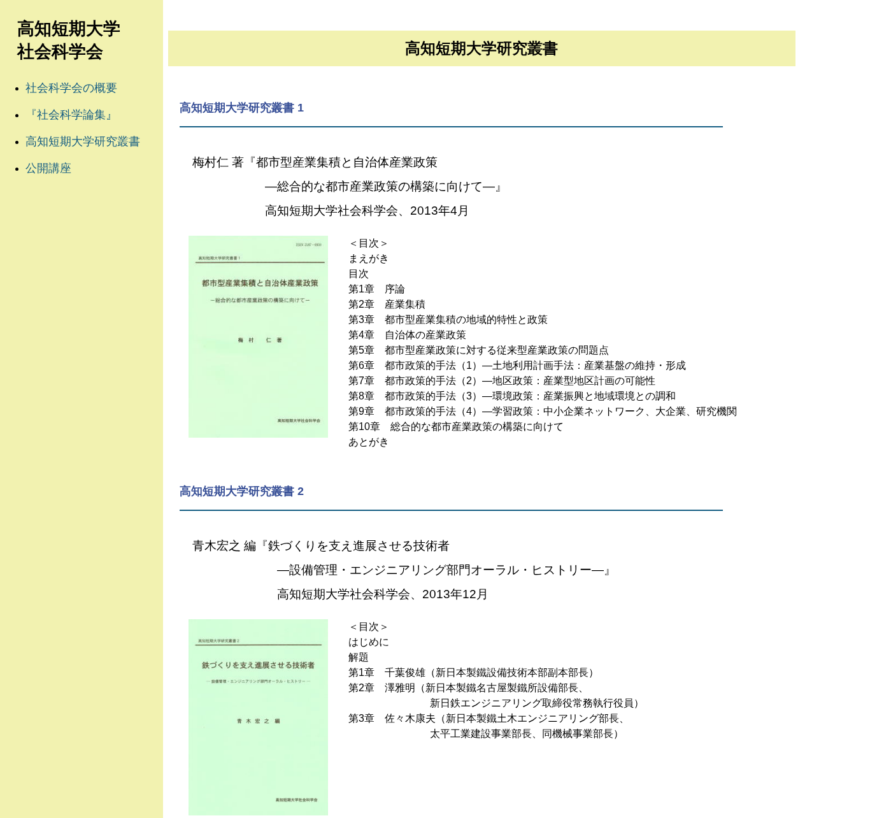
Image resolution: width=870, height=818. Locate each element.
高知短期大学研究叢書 (82, 141)
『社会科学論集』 (71, 114)
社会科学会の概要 (71, 88)
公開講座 (48, 168)
